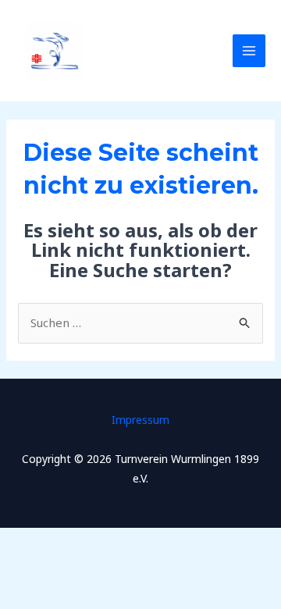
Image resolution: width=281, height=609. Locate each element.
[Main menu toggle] (249, 51)
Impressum (140, 419)
